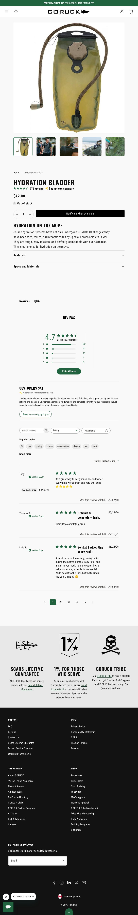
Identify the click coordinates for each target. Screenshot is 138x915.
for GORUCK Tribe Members (69, 3)
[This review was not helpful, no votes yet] (115, 500)
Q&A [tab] (37, 301)
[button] (7, 12)
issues (50, 446)
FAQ (10, 726)
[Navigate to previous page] (45, 602)
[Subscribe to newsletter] (63, 861)
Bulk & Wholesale (17, 819)
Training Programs (80, 824)
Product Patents (79, 742)
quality (39, 446)
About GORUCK (16, 775)
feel (86, 446)
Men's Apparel (78, 797)
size (29, 446)
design (77, 446)
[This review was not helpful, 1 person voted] (115, 534)
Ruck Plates (77, 781)
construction (63, 446)
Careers (12, 824)
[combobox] (65, 431)
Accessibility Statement (83, 732)
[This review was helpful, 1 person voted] (109, 534)
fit (22, 446)
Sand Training (78, 786)
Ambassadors (15, 791)
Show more (25, 454)
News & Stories (16, 786)
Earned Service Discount (20, 748)
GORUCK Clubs (15, 802)
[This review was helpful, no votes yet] (109, 500)
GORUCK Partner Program (21, 808)
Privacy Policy (78, 726)
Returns (12, 732)
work (95, 446)
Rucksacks (76, 775)
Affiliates (13, 813)
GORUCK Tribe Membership (85, 808)
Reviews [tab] (24, 301)
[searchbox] (31, 430)
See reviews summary (61, 188)
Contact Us (14, 737)
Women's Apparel (80, 802)
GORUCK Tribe (104, 676)
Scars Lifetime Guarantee (21, 742)
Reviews (75, 748)
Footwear (76, 791)
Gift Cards (76, 829)
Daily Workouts (79, 819)
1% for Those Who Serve (20, 781)
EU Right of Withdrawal (19, 753)
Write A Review (69, 371)
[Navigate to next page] (93, 602)
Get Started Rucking (18, 797)
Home (16, 172)
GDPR (74, 737)
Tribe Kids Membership (83, 813)
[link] (122, 12)
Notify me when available (80, 213)
